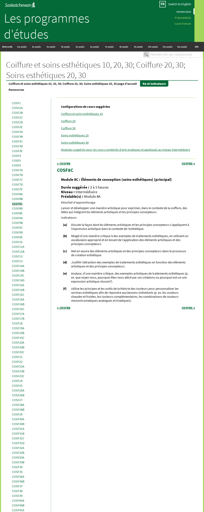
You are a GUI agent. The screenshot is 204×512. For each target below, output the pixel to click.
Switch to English (179, 4)
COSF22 (17, 362)
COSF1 (16, 103)
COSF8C (17, 204)
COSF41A (18, 510)
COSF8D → (188, 163)
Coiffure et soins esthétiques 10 (82, 114)
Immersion (184, 11)
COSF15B (18, 290)
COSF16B (18, 304)
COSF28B (18, 409)
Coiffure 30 (68, 128)
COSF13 (17, 261)
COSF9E (17, 237)
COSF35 (17, 472)
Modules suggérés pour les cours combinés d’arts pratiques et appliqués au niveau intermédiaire (125, 150)
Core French (183, 23)
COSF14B (18, 271)
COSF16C (18, 309)
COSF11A (18, 247)
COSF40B (18, 505)
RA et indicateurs (154, 84)
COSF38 (17, 491)
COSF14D (18, 280)
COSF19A (18, 328)
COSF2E (17, 127)
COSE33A (18, 457)
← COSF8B (63, 163)
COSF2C (17, 117)
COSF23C (18, 376)
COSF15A (18, 285)
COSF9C (17, 227)
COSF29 (17, 414)
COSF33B (18, 462)
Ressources (16, 90)
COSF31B (18, 433)
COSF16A (18, 299)
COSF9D (17, 232)
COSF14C (18, 275)
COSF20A (18, 342)
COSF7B (17, 175)
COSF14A (18, 266)
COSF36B (18, 481)
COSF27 (17, 400)
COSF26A (18, 390)
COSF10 (17, 242)
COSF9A (17, 218)
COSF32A (18, 448)
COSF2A (17, 108)
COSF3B (17, 136)
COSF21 (17, 357)
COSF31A (18, 429)
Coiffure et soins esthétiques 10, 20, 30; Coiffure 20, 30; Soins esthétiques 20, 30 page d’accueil (73, 84)
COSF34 (17, 467)
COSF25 (17, 385)
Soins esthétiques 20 (75, 135)
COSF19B (18, 333)
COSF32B (18, 453)
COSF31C (18, 438)
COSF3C (17, 141)
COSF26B (18, 395)
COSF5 (16, 160)
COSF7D (17, 184)
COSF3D (17, 146)
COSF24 (17, 381)
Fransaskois (183, 17)
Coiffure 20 (68, 121)
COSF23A (18, 366)
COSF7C (17, 180)
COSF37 (17, 486)
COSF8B (17, 199)
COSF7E (17, 189)
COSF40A (18, 500)
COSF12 (17, 256)
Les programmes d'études (46, 26)
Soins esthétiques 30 (75, 142)
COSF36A (18, 476)
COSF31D (18, 443)
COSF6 (16, 165)
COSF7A (17, 170)
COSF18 (17, 323)
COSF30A (18, 419)
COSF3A (17, 132)
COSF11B (18, 251)
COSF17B (18, 318)
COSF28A (18, 405)
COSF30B (18, 424)
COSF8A (17, 194)
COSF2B (17, 113)
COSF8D (17, 208)
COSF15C (18, 295)
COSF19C (18, 338)
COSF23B (18, 371)
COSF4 (16, 156)
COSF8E (17, 213)
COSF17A (18, 314)
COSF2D (17, 122)
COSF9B (17, 223)
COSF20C (18, 352)
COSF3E (17, 151)
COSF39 (17, 496)
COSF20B (18, 347)
